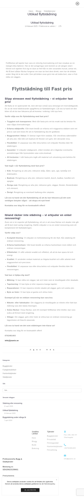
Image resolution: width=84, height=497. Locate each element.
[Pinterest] (40, 349)
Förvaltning (52, 450)
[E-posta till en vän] (43, 349)
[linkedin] (47, 349)
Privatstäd (51, 439)
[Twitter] (31, 349)
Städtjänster (49, 11)
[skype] (53, 349)
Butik (34, 445)
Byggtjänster (7, 366)
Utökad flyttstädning (10, 410)
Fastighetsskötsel (9, 370)
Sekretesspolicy (49, 484)
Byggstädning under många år (14, 417)
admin (52, 26)
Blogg (38, 11)
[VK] (36, 349)
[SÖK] (79, 390)
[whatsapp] (50, 349)
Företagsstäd (53, 443)
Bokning (35, 448)
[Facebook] (33, 349)
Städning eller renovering (12, 403)
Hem (31, 11)
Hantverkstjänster (9, 373)
